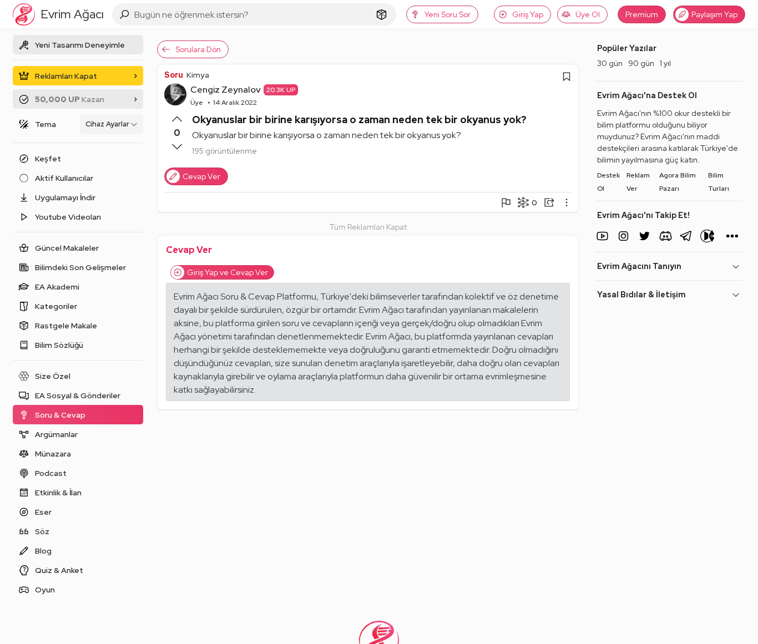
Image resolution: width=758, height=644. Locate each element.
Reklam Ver (638, 182)
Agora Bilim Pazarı (677, 182)
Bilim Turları (718, 182)
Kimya (197, 75)
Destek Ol (608, 182)
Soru (173, 75)
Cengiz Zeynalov (225, 89)
